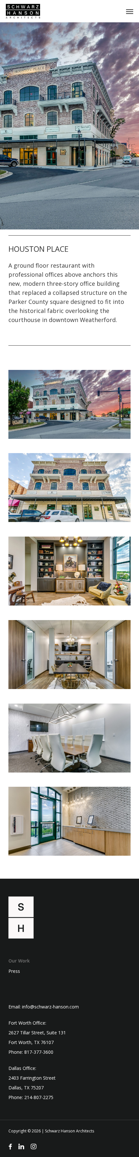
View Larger (71, 399)
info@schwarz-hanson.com (50, 1007)
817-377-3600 (38, 1052)
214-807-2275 (38, 1097)
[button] (129, 11)
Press (14, 971)
